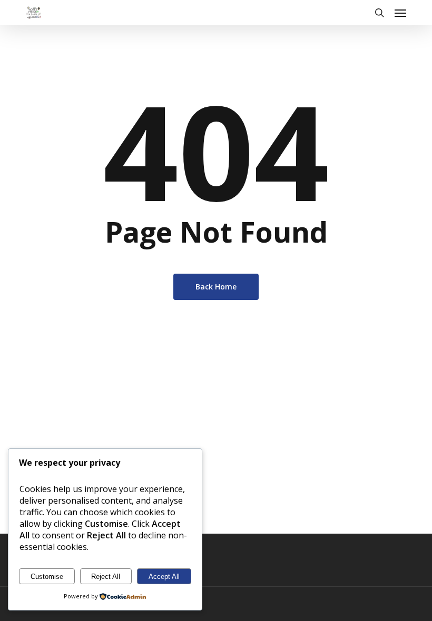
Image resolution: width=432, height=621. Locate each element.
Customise (47, 576)
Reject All (105, 576)
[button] (400, 12)
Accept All (164, 576)
